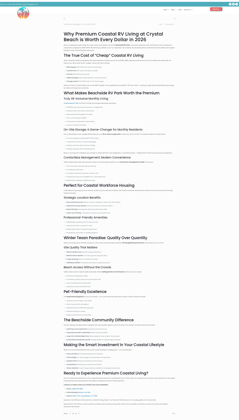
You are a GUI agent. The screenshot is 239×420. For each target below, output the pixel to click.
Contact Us (187, 10)
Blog (180, 10)
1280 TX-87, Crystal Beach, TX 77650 (85, 396)
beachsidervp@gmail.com (30, 4)
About (165, 10)
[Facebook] (230, 4)
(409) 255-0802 (16, 4)
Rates (173, 10)
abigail (77, 24)
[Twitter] (233, 4)
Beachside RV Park (72, 103)
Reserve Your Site (84, 392)
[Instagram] (236, 4)
